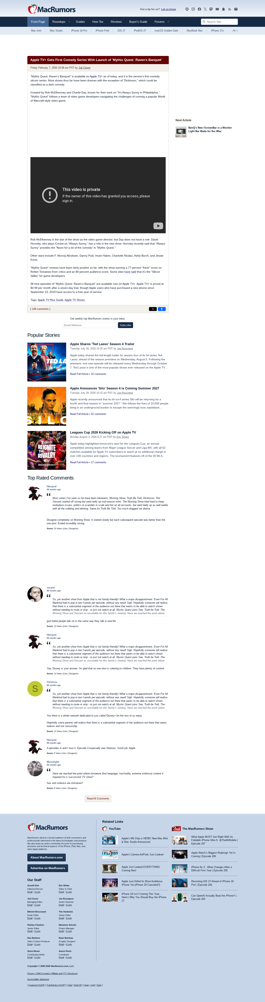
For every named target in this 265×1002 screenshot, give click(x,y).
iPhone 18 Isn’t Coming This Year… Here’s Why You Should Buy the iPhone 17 (144, 897)
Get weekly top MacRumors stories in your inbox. (98, 318)
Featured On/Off (36, 985)
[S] (35, 695)
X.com (37, 892)
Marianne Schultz (67, 925)
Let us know (168, 9)
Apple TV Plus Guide (50, 299)
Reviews (116, 21)
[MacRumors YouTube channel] (217, 9)
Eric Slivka (123, 436)
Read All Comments (98, 798)
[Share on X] (153, 309)
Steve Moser (33, 951)
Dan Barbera (33, 938)
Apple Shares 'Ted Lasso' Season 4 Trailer (102, 344)
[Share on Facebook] (162, 309)
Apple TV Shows (75, 299)
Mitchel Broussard (36, 912)
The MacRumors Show (197, 828)
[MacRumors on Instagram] (193, 9)
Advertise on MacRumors (47, 868)
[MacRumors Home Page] (51, 9)
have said (130, 271)
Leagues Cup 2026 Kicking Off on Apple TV (103, 432)
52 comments (98, 414)
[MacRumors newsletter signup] (236, 9)
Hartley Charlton (35, 925)
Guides (80, 21)
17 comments (98, 462)
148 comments (40, 308)
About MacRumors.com (46, 857)
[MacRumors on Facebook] (199, 9)
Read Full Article (79, 374)
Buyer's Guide (138, 21)
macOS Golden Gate (166, 30)
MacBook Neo (195, 30)
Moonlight (53, 761)
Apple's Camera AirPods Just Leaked (142, 854)
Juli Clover (84, 67)
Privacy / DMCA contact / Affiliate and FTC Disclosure (52, 973)
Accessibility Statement (38, 979)
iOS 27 (121, 30)
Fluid (70, 985)
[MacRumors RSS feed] (230, 9)
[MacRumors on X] (205, 9)
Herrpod (51, 486)
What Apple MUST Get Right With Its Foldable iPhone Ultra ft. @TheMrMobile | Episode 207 (214, 840)
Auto (87, 985)
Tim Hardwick (66, 912)
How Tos (97, 21)
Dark (99, 985)
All (235, 30)
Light (93, 985)
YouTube (115, 828)
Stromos (52, 682)
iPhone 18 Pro (79, 30)
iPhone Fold (102, 30)
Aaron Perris (65, 951)
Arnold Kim (33, 885)
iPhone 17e (217, 30)
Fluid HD (78, 985)
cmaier (51, 587)
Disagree (73, 528)
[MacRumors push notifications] (223, 9)
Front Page (38, 21)
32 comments (98, 374)
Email (29, 892)
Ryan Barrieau (66, 938)
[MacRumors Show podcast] (187, 9)
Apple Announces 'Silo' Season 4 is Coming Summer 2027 (114, 388)
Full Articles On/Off (56, 985)
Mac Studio (56, 30)
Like (65, 528)
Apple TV (95, 76)
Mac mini (36, 30)
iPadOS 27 (140, 30)
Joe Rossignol (125, 348)
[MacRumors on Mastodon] (211, 9)
